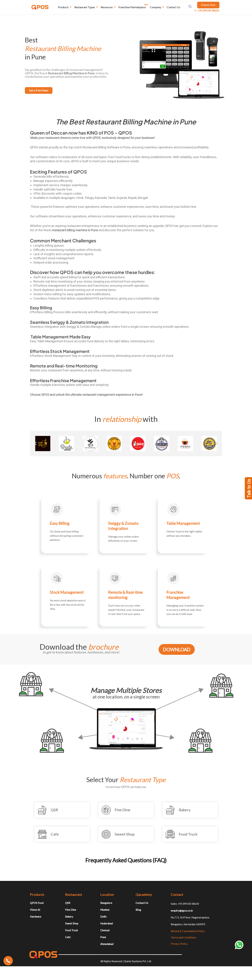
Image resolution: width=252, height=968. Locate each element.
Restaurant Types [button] (84, 7)
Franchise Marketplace (133, 6)
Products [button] (63, 7)
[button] (35, 443)
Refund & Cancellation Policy (188, 931)
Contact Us (173, 7)
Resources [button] (107, 7)
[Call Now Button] (8, 960)
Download (176, 649)
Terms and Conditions (183, 937)
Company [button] (155, 7)
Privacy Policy (179, 943)
